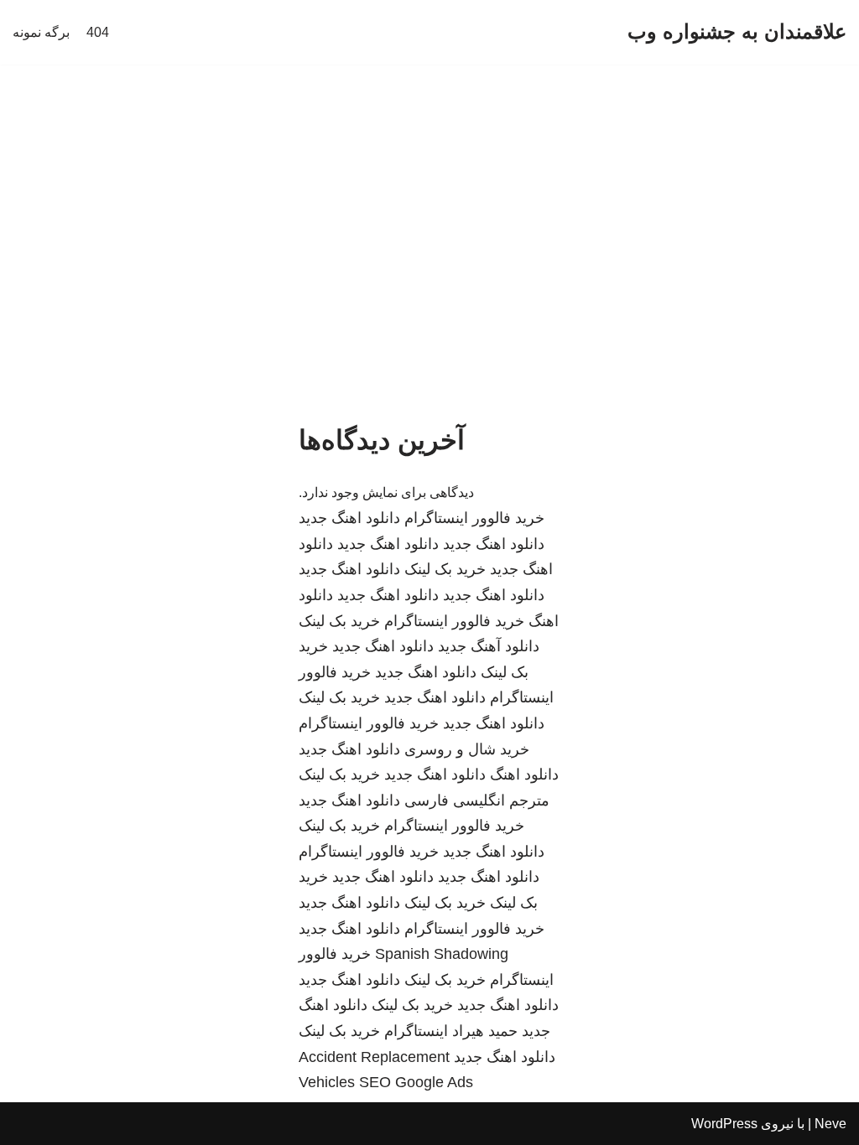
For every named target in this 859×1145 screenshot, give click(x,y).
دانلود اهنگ (524, 774)
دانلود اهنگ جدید (349, 518)
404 (97, 32)
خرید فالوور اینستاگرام (474, 518)
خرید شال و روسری (466, 749)
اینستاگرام (416, 1031)
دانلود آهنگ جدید (488, 646)
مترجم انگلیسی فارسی (476, 800)
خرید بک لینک (445, 569)
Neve (830, 1124)
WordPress (724, 1124)
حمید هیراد (485, 1031)
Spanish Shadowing (441, 954)
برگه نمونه (41, 32)
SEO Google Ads (416, 1082)
